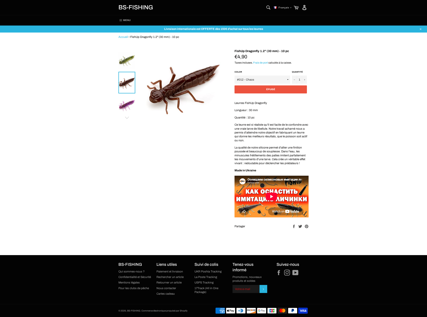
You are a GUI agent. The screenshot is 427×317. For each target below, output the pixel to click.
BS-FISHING (135, 7)
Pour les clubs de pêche (133, 288)
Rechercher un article (170, 277)
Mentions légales (129, 282)
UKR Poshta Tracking (208, 271)
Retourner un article (169, 282)
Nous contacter (166, 288)
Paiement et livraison (169, 271)
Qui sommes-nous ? (131, 271)
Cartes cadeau (165, 293)
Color (238, 72)
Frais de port (260, 62)
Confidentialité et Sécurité (134, 277)
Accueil (123, 37)
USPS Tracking (204, 282)
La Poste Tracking (205, 277)
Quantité (297, 72)
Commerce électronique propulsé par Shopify (164, 310)
